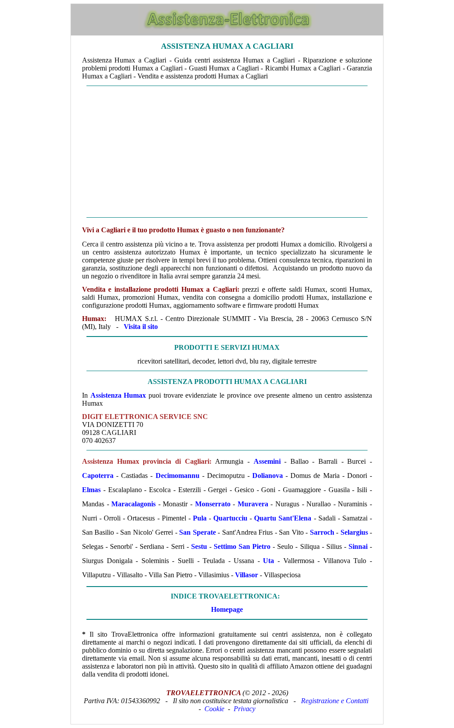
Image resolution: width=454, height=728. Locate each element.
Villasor (246, 575)
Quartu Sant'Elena (282, 518)
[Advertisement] (227, 152)
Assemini (267, 461)
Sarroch (322, 532)
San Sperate (197, 532)
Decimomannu (178, 475)
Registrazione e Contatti (334, 701)
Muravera (253, 504)
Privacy (244, 708)
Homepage (227, 609)
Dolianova (267, 475)
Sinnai (358, 546)
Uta (268, 560)
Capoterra (98, 475)
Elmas (91, 489)
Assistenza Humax (118, 395)
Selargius (354, 532)
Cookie (214, 708)
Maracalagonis (133, 504)
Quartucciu (230, 518)
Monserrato (213, 504)
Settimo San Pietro (242, 546)
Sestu (199, 546)
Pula (200, 518)
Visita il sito (141, 326)
